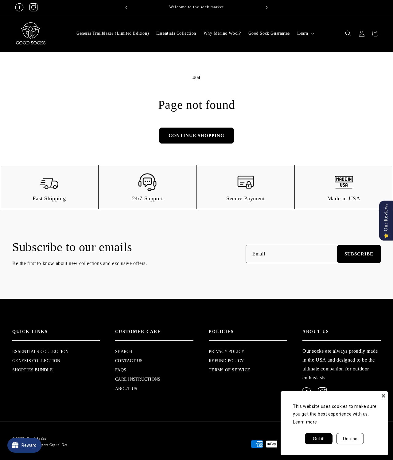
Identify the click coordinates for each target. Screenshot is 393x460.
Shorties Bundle (32, 370)
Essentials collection (40, 351)
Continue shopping (196, 135)
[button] (305, 33)
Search (124, 351)
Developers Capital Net (48, 445)
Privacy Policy (227, 351)
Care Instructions (137, 379)
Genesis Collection (36, 360)
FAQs (120, 370)
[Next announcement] (267, 7)
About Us (126, 388)
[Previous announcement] (126, 7)
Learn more (305, 422)
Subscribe (358, 253)
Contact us (129, 360)
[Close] (383, 396)
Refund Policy (226, 360)
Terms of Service (229, 370)
